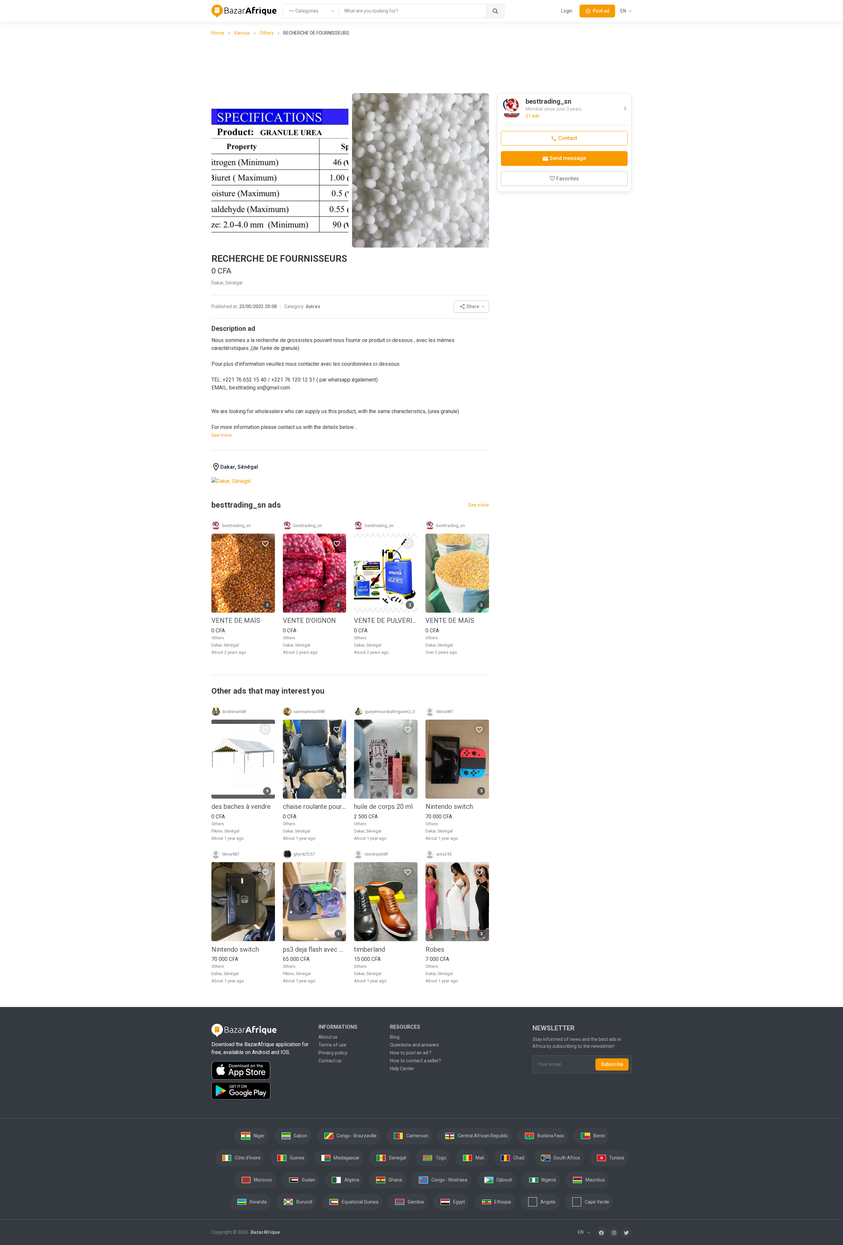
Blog (394, 1037)
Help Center (402, 1068)
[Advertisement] (421, 64)
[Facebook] (601, 1232)
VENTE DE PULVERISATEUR (386, 620)
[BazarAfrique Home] (244, 11)
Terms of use (332, 1044)
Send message (567, 158)
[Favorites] (265, 543)
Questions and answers (414, 1044)
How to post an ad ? (410, 1052)
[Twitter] (626, 1232)
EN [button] (623, 10)
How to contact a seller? (415, 1060)
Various (242, 33)
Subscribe (612, 1064)
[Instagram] (614, 1232)
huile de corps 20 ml (383, 806)
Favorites (567, 178)
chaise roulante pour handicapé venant (314, 806)
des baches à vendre (241, 806)
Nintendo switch (449, 806)
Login (566, 10)
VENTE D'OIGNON (309, 620)
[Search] (495, 11)
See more (221, 435)
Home (217, 33)
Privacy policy (332, 1052)
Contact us (329, 1060)
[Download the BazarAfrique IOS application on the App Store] (261, 1070)
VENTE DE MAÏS (235, 620)
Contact (567, 138)
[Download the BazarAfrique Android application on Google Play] (261, 1091)
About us (328, 1037)
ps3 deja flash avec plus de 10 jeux (314, 949)
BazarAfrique (264, 1232)
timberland (369, 949)
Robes (434, 949)
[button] (471, 307)
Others (266, 33)
